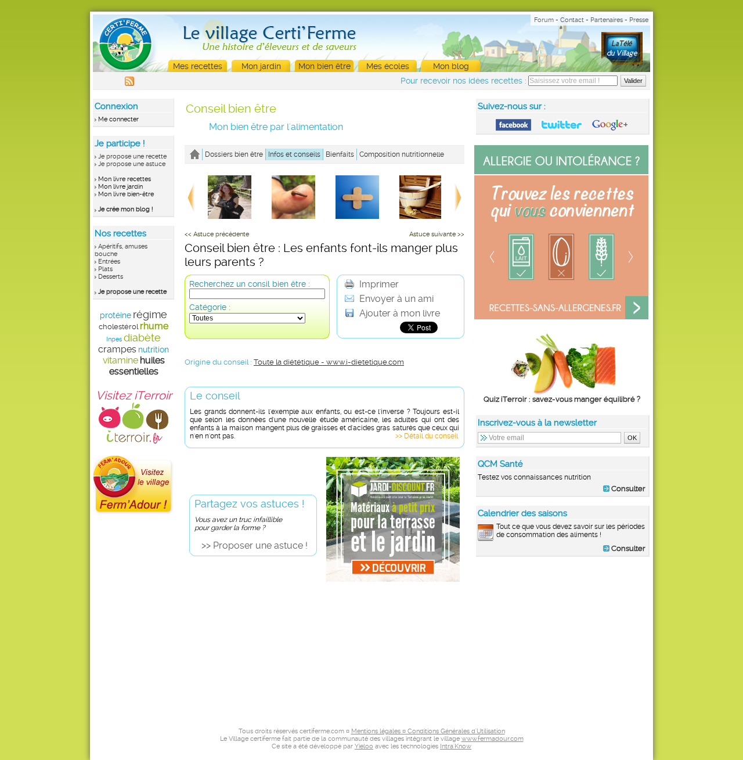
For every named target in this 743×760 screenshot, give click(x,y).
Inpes (114, 339)
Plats (105, 269)
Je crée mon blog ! (125, 209)
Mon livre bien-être (126, 194)
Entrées (109, 261)
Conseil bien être (231, 109)
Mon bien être (324, 66)
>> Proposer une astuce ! (254, 545)
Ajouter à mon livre (398, 313)
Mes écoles (387, 66)
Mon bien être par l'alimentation (276, 126)
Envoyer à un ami (395, 298)
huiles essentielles (137, 366)
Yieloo (364, 746)
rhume (154, 326)
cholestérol (118, 326)
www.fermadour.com (492, 739)
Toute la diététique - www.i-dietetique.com (329, 362)
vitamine (120, 360)
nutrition (153, 349)
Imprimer (378, 284)
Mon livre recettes (124, 179)
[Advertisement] (563, 639)
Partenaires (606, 20)
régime (150, 314)
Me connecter (118, 119)
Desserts (110, 276)
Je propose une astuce (131, 164)
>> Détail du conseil (426, 436)
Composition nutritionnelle (401, 154)
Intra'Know (455, 746)
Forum (544, 20)
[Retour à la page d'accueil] (194, 154)
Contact (572, 20)
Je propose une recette (132, 156)
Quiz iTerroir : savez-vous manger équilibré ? (562, 399)
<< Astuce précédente (217, 234)
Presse (638, 20)
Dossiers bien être (234, 154)
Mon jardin (261, 66)
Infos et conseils (294, 154)
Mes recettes (197, 66)
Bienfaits (340, 154)
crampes (117, 349)
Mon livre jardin (120, 186)
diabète (142, 338)
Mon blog (451, 66)
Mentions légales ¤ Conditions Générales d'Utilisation (428, 731)
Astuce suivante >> (436, 234)
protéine (115, 315)
